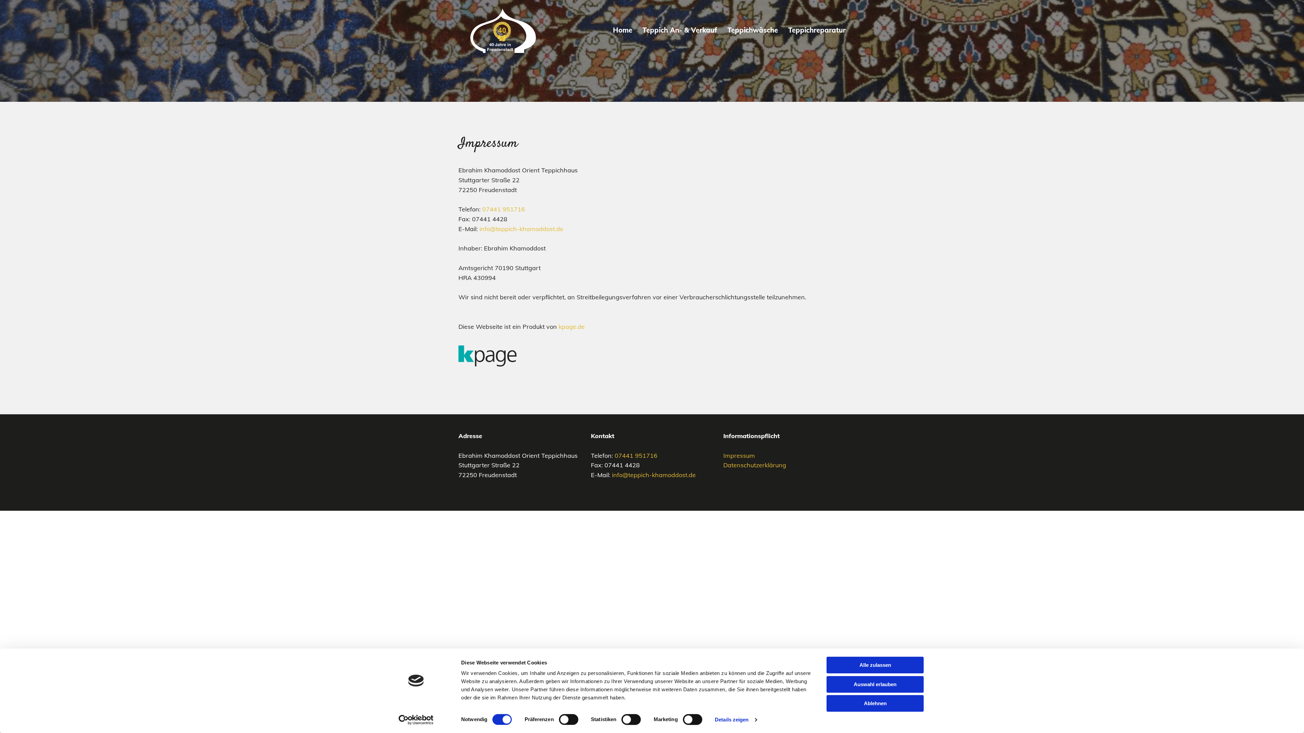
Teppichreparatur (817, 30)
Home (622, 30)
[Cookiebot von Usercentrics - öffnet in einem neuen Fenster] (416, 720)
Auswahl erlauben (875, 684)
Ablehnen (875, 703)
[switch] (568, 719)
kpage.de (572, 327)
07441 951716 (503, 209)
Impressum (739, 455)
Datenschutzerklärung (754, 465)
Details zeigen (731, 719)
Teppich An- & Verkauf (679, 30)
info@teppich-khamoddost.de (521, 229)
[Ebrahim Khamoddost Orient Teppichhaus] (503, 30)
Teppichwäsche (752, 30)
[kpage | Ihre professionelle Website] (652, 356)
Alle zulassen (875, 665)
